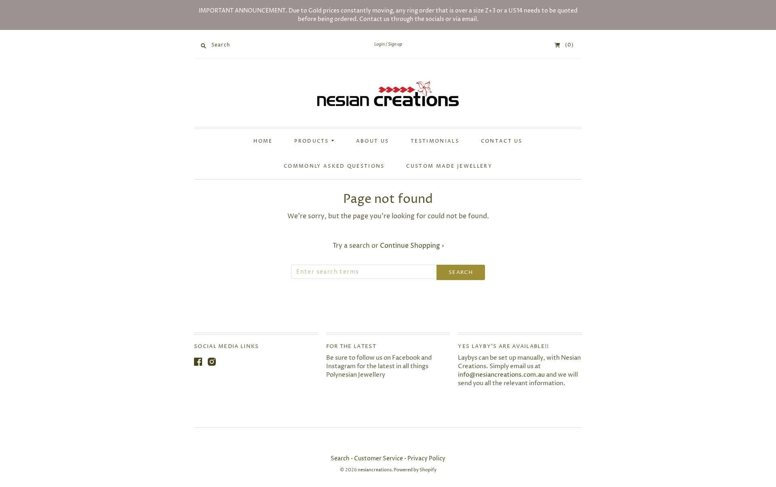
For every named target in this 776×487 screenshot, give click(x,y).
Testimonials (435, 141)
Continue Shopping (412, 245)
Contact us (502, 141)
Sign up (395, 44)
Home (262, 141)
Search (340, 458)
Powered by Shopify (415, 470)
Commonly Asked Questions (334, 166)
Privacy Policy (426, 458)
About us (372, 141)
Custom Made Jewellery (449, 166)
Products (312, 141)
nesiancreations (375, 470)
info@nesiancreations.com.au (501, 375)
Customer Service (378, 458)
